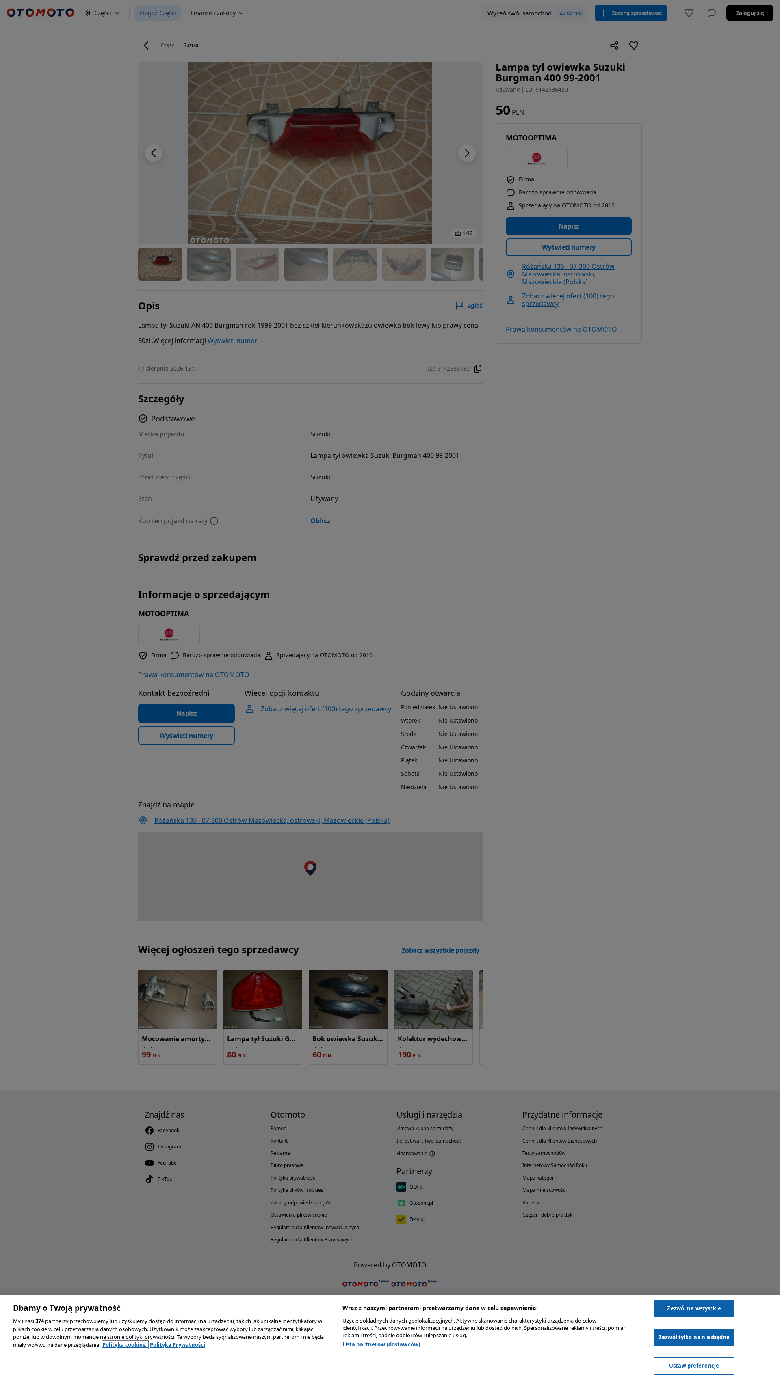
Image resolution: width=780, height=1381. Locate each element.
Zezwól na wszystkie (694, 1308)
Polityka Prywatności (177, 1345)
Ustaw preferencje (694, 1365)
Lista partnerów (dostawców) (381, 1344)
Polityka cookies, (125, 1345)
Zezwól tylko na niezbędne (694, 1337)
